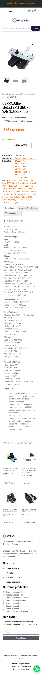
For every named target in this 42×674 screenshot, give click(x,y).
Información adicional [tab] (28, 208)
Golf (34, 183)
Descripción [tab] (10, 208)
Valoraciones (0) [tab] (12, 213)
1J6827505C (20, 169)
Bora (31, 180)
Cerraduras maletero (14, 94)
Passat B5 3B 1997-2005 (25, 194)
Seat (4, 197)
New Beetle (18, 188)
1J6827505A (20, 163)
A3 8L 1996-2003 (20, 180)
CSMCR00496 (21, 177)
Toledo (17, 197)
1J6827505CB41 (22, 172)
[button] (10, 10)
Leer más (26, 483)
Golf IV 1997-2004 (10, 186)
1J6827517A (20, 175)
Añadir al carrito (20, 145)
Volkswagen (13, 202)
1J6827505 (20, 161)
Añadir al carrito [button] (9, 483)
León (21, 186)
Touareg (11, 200)
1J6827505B (20, 166)
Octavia (16, 191)
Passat (10, 194)
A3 (10, 180)
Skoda (10, 197)
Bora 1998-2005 (9, 183)
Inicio (4, 94)
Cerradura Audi (24, 183)
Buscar (35, 28)
